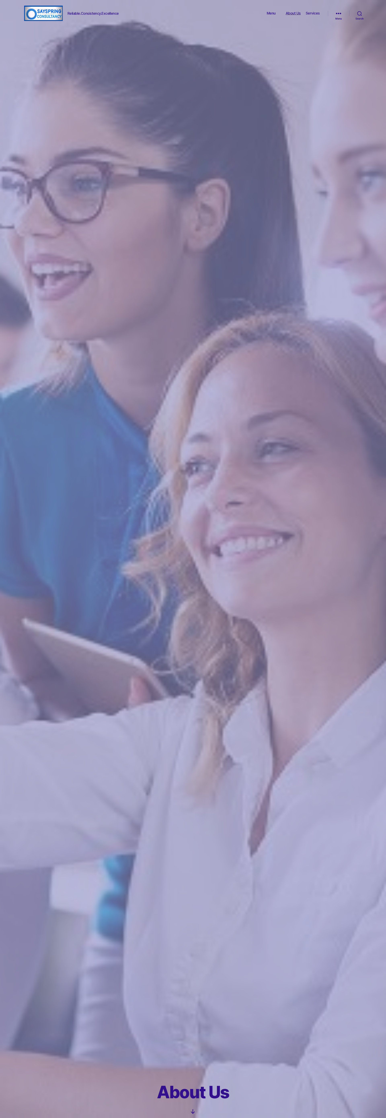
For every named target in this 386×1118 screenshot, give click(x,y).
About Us (293, 13)
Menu (271, 13)
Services (313, 13)
